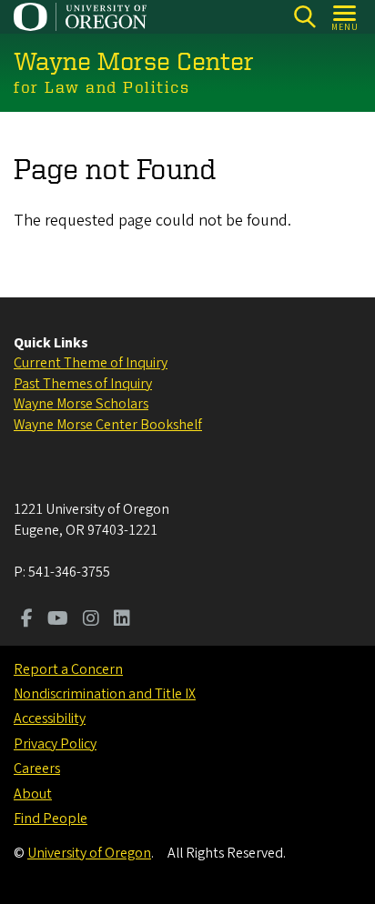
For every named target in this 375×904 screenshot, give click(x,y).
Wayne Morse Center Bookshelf (108, 425)
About (33, 794)
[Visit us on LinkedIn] (121, 620)
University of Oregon (89, 853)
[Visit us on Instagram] (91, 620)
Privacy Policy (55, 744)
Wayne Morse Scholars (81, 404)
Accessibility (50, 718)
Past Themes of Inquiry (83, 384)
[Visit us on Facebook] (27, 620)
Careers (37, 768)
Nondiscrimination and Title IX (105, 694)
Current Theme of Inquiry (90, 363)
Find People (50, 819)
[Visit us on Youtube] (58, 620)
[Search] (304, 16)
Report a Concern (68, 669)
